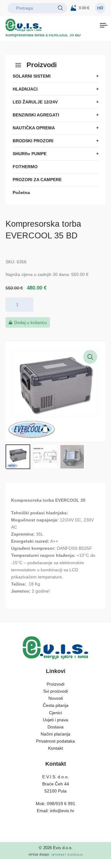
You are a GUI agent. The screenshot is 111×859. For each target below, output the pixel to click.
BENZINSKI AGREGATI (36, 114)
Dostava (55, 726)
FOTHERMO (25, 166)
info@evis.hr (62, 810)
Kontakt (55, 748)
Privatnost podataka (55, 741)
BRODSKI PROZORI (33, 140)
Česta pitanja (55, 705)
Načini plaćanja (55, 733)
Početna (21, 192)
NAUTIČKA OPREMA (34, 127)
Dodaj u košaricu (30, 322)
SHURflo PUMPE (30, 153)
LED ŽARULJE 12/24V (35, 101)
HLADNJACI (25, 89)
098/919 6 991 (61, 803)
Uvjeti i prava (55, 719)
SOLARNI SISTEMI (32, 76)
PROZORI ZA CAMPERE (37, 179)
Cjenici (55, 712)
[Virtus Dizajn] (55, 854)
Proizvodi (55, 684)
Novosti (55, 698)
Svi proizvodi (55, 691)
